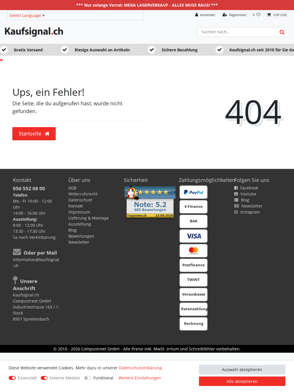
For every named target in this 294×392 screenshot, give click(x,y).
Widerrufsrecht (83, 194)
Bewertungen (81, 236)
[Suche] (282, 32)
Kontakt (75, 206)
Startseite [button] (31, 133)
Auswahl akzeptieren (242, 369)
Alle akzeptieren (242, 381)
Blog (72, 230)
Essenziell (27, 378)
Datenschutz (80, 200)
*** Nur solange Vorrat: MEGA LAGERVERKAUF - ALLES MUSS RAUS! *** (147, 5)
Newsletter (78, 242)
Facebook (248, 188)
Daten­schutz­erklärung (140, 367)
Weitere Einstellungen (140, 378)
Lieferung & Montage (88, 218)
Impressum (79, 212)
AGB (72, 188)
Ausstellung (79, 224)
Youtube (247, 194)
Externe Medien (65, 378)
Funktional (103, 378)
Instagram (249, 212)
